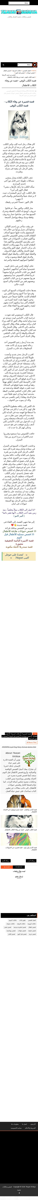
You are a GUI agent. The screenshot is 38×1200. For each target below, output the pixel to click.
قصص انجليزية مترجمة (20, 927)
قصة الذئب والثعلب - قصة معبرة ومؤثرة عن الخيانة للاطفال (20, 811)
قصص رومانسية (11, 931)
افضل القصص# (26, 734)
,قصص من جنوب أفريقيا (26, 95)
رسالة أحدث (31, 861)
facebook (19, 867)
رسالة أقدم (5, 861)
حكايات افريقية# (15, 734)
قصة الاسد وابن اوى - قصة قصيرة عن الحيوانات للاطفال (21, 849)
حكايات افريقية (16, 71)
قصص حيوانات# (26, 736)
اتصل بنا (24, 1124)
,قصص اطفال (23, 93)
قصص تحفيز (7, 927)
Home (34, 71)
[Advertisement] (19, 40)
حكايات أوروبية (32, 924)
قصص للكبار (11, 934)
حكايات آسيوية (13, 920)
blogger (7, 867)
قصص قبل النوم (19, 73)
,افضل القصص (11, 91)
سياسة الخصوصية (16, 1128)
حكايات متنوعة (11, 924)
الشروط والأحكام (30, 1128)
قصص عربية (32, 934)
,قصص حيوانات (14, 93)
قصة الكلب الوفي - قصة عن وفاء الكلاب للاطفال (21, 830)
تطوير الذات (22, 920)
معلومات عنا (15, 1124)
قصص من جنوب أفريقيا (8, 75)
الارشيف (33, 1124)
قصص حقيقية (32, 931)
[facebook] (19, 1193)
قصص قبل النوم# (14, 736)
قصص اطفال (7, 71)
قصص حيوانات (30, 73)
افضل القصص (27, 71)
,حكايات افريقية (31, 93)
